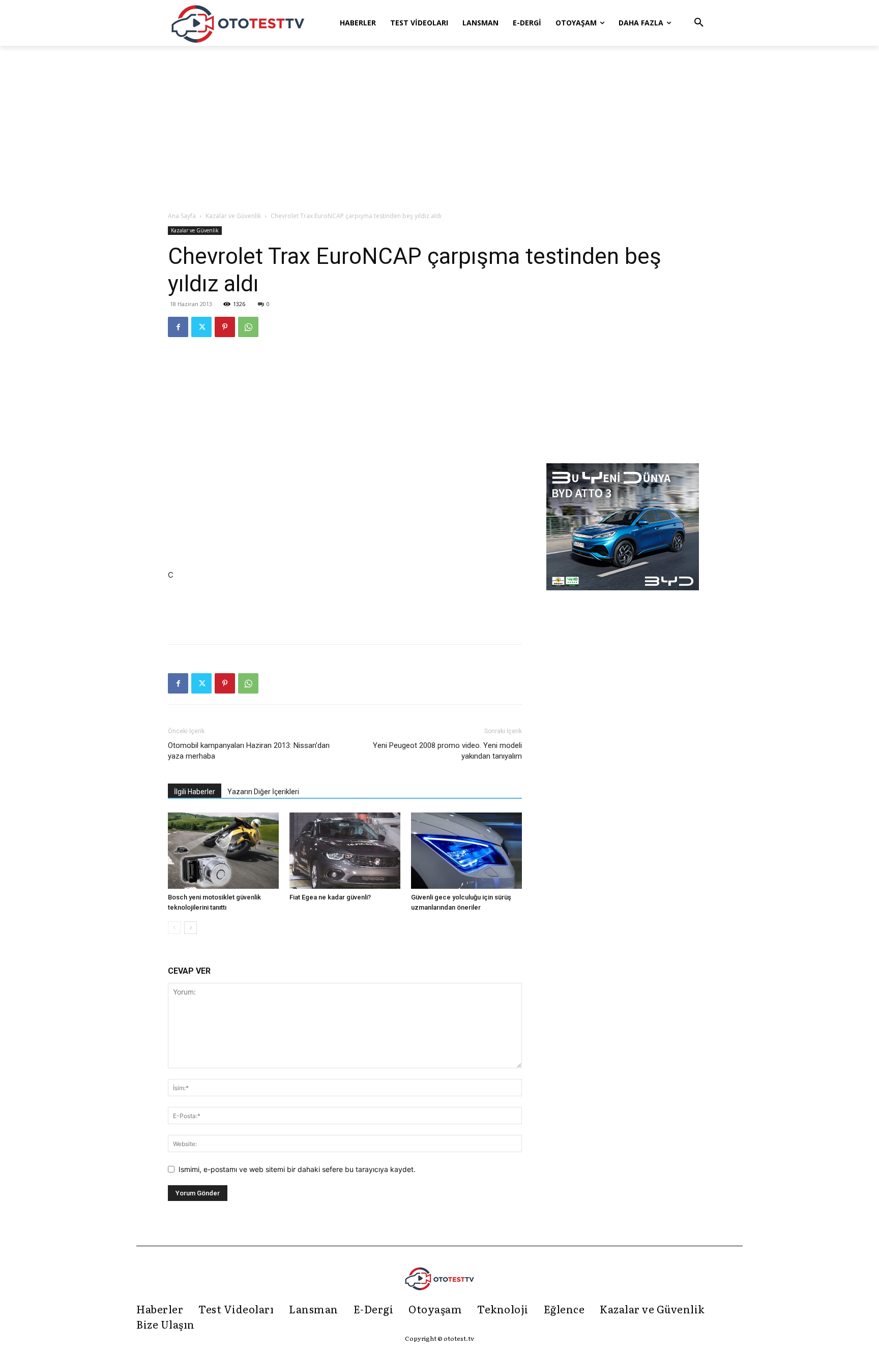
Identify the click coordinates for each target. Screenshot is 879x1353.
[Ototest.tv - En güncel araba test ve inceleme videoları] (238, 23)
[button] (699, 23)
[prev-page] (174, 927)
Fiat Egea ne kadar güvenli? (330, 897)
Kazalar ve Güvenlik (233, 216)
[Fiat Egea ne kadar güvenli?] (344, 851)
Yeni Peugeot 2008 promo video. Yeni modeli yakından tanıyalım (447, 751)
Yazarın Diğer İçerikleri (263, 792)
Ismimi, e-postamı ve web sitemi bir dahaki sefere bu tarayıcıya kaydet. (297, 1169)
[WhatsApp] (248, 327)
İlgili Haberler (194, 792)
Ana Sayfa (182, 216)
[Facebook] (178, 327)
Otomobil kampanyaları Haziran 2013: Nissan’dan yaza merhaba (249, 751)
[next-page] (190, 927)
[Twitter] (201, 327)
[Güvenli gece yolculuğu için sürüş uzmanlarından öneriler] (466, 851)
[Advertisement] (439, 129)
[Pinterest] (225, 327)
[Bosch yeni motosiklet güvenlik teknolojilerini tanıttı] (223, 851)
